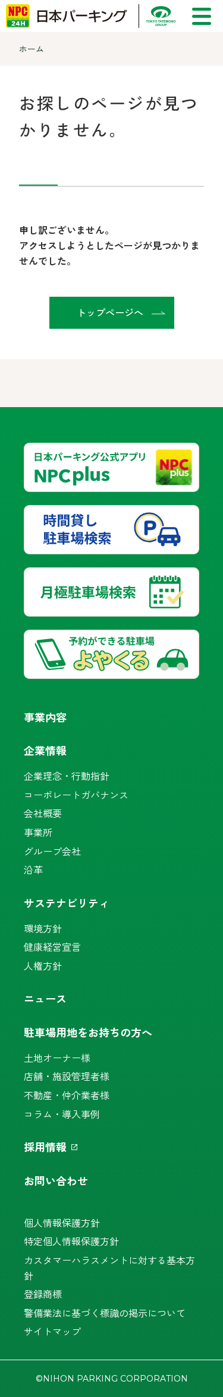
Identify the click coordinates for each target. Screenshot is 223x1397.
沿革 (33, 869)
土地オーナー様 (57, 1057)
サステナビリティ (66, 902)
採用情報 (45, 1146)
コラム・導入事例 (62, 1114)
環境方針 (43, 928)
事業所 (38, 832)
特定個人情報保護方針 (71, 1241)
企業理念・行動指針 (66, 776)
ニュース (45, 998)
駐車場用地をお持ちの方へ (88, 1032)
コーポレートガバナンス (76, 795)
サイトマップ (52, 1331)
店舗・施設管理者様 (66, 1076)
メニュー (201, 16)
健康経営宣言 (52, 946)
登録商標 (43, 1294)
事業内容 (45, 717)
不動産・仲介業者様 (66, 1095)
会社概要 (43, 813)
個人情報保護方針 (62, 1222)
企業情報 (45, 750)
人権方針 (43, 965)
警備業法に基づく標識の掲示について (105, 1313)
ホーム (31, 49)
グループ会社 (52, 851)
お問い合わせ (56, 1180)
